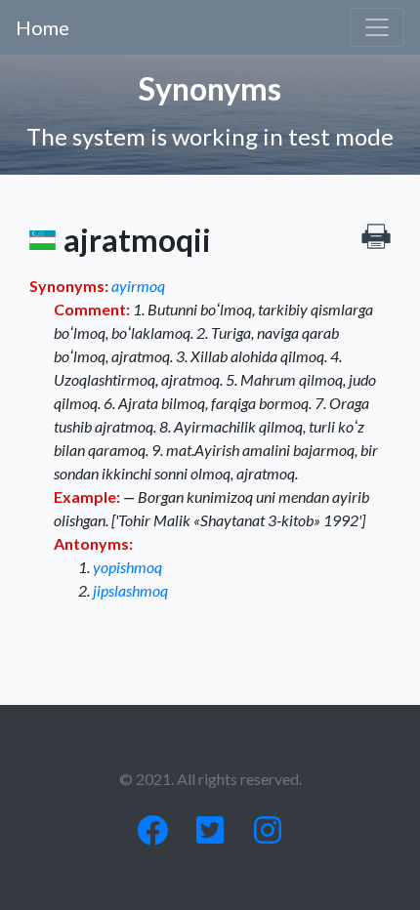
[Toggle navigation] (377, 27)
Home (42, 27)
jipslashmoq (130, 590)
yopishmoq (127, 567)
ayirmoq (138, 285)
